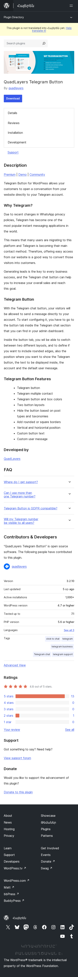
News (8, 822)
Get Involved (50, 848)
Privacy (9, 836)
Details (12, 113)
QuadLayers (12, 459)
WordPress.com (17, 880)
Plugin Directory (14, 17)
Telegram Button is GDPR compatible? (30, 508)
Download (13, 98)
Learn (8, 848)
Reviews (14, 123)
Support (13, 152)
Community (37, 174)
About (8, 815)
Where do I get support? (21, 482)
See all (69, 729)
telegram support (63, 654)
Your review (12, 729)
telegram (67, 638)
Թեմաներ (48, 822)
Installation (15, 133)
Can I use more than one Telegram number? (19, 494)
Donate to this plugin (18, 792)
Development (17, 142)
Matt (9, 887)
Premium (10, 174)
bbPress (11, 894)
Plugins (46, 829)
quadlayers (16, 88)
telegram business (62, 646)
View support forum (17, 758)
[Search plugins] (44, 43)
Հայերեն (19, 918)
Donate (48, 861)
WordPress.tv (15, 868)
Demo (22, 174)
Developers (12, 861)
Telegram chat (42, 654)
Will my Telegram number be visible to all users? (21, 521)
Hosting (9, 829)
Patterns (47, 836)
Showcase (48, 815)
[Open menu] (72, 5)
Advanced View (15, 665)
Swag (46, 868)
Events (46, 855)
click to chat (52, 638)
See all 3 (69, 630)
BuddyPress (14, 901)
